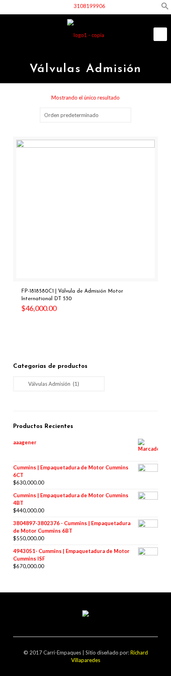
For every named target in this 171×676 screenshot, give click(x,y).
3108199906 (89, 6)
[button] (165, 8)
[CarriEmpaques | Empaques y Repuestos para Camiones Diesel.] (85, 34)
